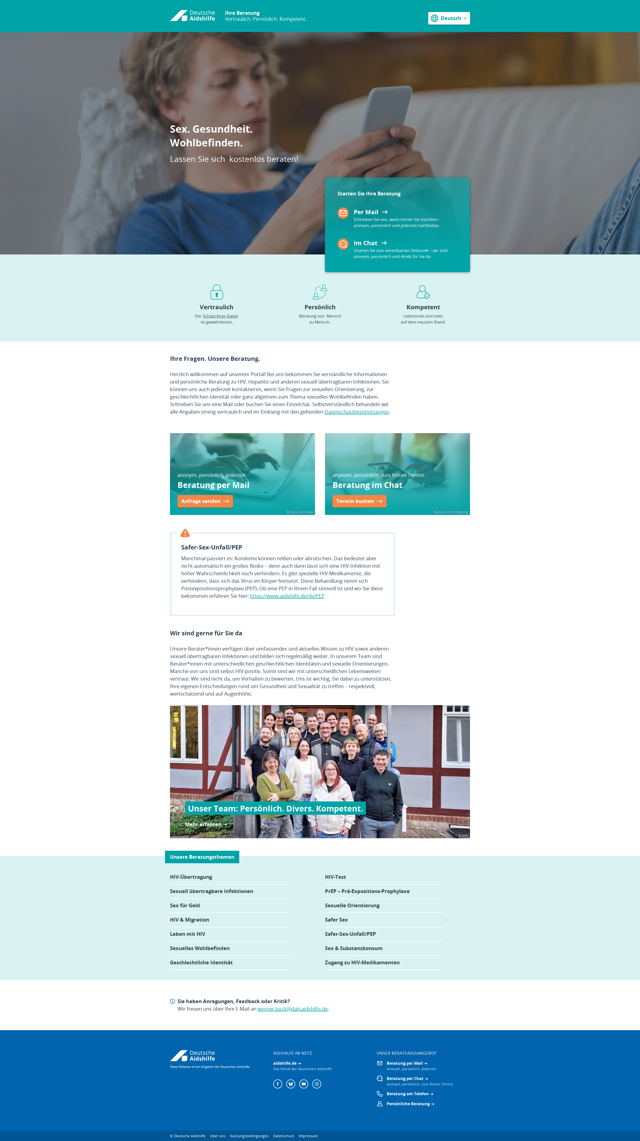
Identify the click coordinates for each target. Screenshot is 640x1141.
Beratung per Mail (214, 484)
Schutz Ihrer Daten (220, 316)
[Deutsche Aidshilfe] (216, 1055)
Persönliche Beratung (408, 1103)
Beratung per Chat (405, 1078)
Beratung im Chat (367, 484)
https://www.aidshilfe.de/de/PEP (287, 596)
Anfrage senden (200, 501)
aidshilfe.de (284, 1063)
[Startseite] (192, 16)
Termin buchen (355, 501)
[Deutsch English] (449, 18)
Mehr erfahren (203, 824)
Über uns (218, 1135)
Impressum (308, 1135)
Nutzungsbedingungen (249, 1135)
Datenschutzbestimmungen (356, 411)
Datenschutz (283, 1135)
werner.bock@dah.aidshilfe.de (293, 1008)
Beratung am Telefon (408, 1093)
